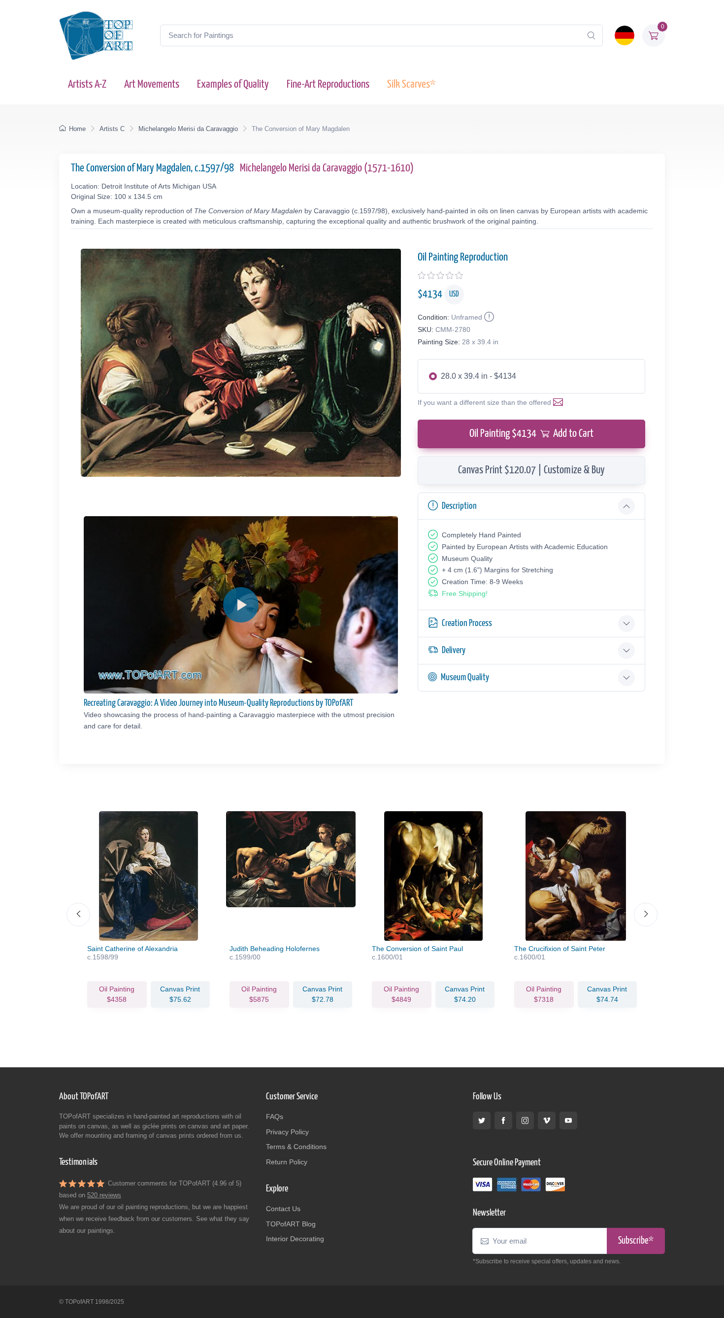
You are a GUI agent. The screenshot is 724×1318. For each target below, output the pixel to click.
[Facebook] (503, 1120)
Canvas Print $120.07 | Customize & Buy (531, 470)
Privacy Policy (287, 1132)
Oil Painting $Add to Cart (531, 433)
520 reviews (104, 1195)
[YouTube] (568, 1120)
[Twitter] (482, 1120)
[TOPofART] (96, 35)
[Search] (591, 35)
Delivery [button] (453, 650)
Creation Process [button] (467, 623)
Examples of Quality (233, 84)
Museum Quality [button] (465, 677)
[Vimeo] (547, 1120)
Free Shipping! (465, 593)
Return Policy (286, 1162)
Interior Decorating (295, 1239)
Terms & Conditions (296, 1147)
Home (77, 128)
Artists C (112, 128)
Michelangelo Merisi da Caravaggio (188, 128)
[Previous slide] (78, 914)
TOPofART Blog (291, 1224)
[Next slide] (646, 914)
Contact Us (283, 1209)
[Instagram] (525, 1120)
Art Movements (151, 84)
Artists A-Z (87, 84)
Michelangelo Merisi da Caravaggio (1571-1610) (327, 168)
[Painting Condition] (488, 317)
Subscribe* (636, 1241)
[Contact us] (560, 402)
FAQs (274, 1116)
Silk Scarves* (411, 84)
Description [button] (459, 506)
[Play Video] (241, 605)
